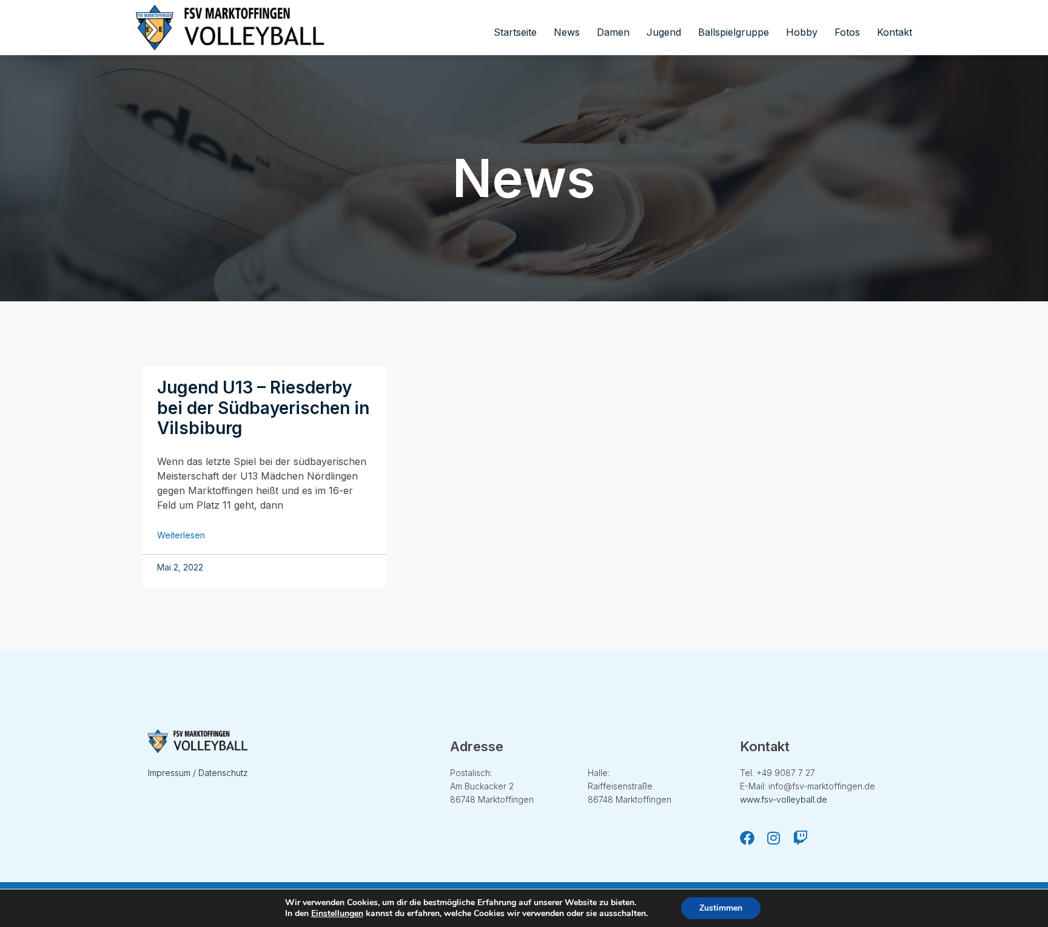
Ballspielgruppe (733, 32)
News (567, 32)
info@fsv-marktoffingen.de (821, 786)
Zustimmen (720, 908)
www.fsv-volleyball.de (783, 799)
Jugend (664, 32)
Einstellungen (337, 913)
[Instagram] (774, 838)
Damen (613, 32)
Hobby (802, 32)
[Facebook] (747, 838)
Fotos (847, 32)
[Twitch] (800, 838)
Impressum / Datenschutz (198, 773)
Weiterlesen (181, 535)
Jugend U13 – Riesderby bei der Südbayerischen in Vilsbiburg (263, 407)
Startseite (515, 32)
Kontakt (894, 32)
